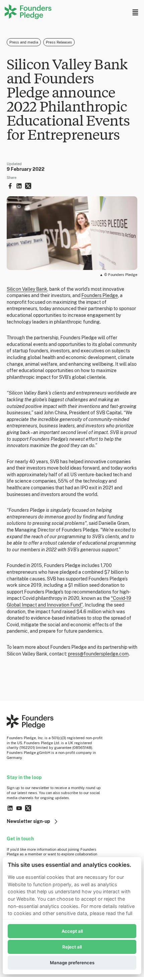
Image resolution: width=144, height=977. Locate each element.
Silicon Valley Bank (27, 289)
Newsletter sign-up (28, 821)
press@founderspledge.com (98, 653)
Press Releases (59, 42)
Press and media (23, 42)
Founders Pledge (99, 295)
